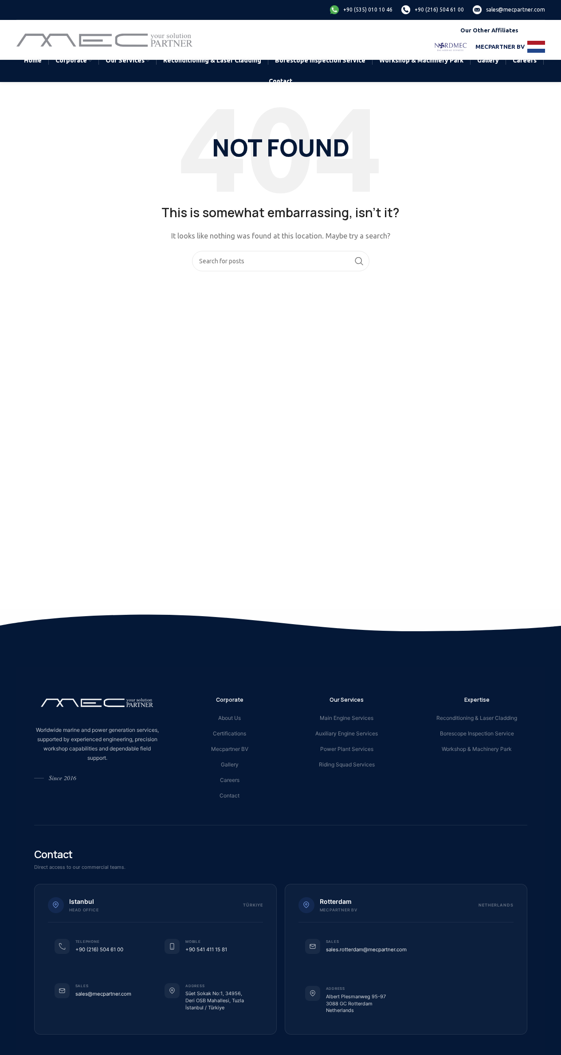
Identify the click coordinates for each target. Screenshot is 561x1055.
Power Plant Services (346, 749)
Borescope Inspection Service (477, 733)
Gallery (230, 764)
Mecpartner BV (229, 749)
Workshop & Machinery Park (477, 749)
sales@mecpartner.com (103, 994)
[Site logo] (105, 39)
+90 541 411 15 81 (206, 949)
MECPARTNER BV (500, 46)
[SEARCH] (359, 261)
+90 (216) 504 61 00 (99, 949)
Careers (229, 780)
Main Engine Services (346, 718)
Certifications (229, 733)
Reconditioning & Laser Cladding (476, 718)
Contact (229, 795)
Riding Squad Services (347, 764)
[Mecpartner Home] (97, 703)
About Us (229, 718)
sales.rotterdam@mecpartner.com (366, 949)
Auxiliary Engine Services (346, 733)
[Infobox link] (361, 9)
